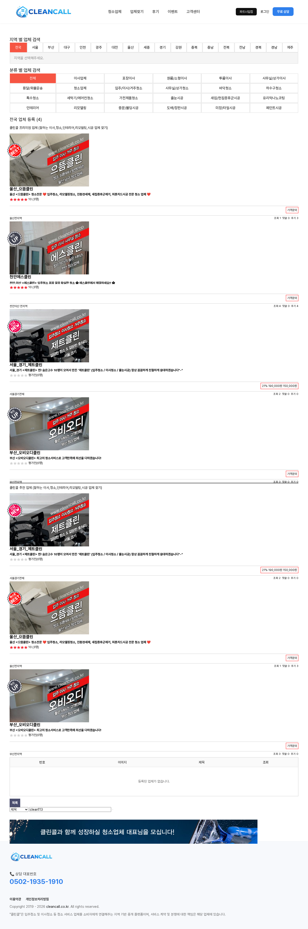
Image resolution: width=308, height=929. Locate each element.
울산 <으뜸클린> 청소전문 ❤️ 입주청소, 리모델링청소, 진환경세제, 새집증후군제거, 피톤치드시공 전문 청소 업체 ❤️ (80, 194)
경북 (258, 47)
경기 (163, 47)
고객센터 (193, 11)
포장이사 (128, 78)
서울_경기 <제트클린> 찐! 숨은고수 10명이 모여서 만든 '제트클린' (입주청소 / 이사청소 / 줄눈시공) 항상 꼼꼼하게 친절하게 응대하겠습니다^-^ (96, 370)
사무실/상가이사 (274, 78)
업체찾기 (137, 11)
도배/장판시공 (177, 108)
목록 (15, 803)
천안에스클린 (20, 276)
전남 (242, 47)
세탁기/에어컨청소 (80, 98)
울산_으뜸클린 (21, 188)
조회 (266, 762)
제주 (290, 47)
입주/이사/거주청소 (128, 88)
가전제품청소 (128, 98)
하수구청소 (274, 88)
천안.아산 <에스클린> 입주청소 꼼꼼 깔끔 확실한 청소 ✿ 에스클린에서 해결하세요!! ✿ (62, 283)
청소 (59, 128)
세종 (147, 47)
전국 (18, 47)
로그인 (264, 11)
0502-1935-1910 (36, 881)
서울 (35, 47)
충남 (210, 47)
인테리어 (32, 108)
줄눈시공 (177, 98)
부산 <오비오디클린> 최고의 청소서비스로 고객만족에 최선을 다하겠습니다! (55, 458)
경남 (274, 47)
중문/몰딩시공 (129, 108)
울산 (131, 47)
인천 (83, 47)
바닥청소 (225, 88)
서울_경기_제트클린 (26, 364)
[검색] (112, 809)
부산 (51, 47)
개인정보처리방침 (37, 899)
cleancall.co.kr (57, 907)
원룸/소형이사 (177, 78)
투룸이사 (225, 78)
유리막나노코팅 (274, 98)
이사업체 (80, 78)
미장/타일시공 (226, 108)
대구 (67, 47)
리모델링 (80, 108)
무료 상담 (283, 11)
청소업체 (115, 11)
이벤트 (173, 11)
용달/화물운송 (33, 88)
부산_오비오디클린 (25, 452)
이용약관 (15, 899)
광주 (99, 47)
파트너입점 (246, 11)
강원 (178, 47)
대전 (115, 47)
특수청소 (32, 98)
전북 (226, 47)
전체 (33, 78)
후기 (155, 11)
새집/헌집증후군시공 (225, 98)
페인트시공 (274, 108)
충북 (194, 47)
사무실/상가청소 (177, 88)
